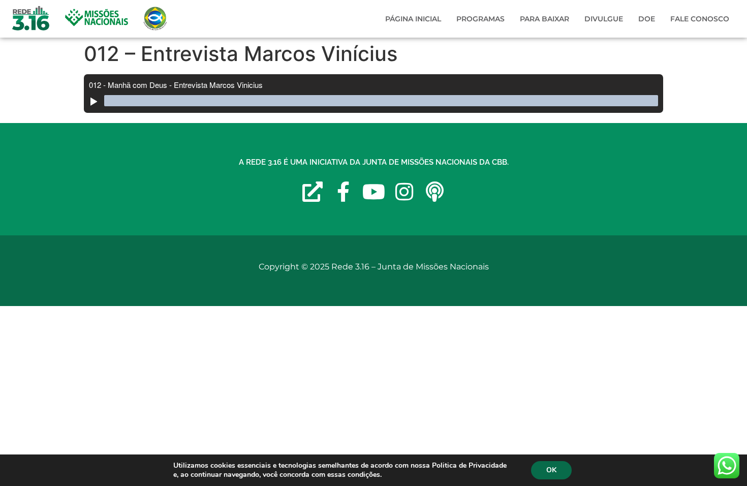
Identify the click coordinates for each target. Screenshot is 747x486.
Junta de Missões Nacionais (433, 266)
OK (551, 470)
